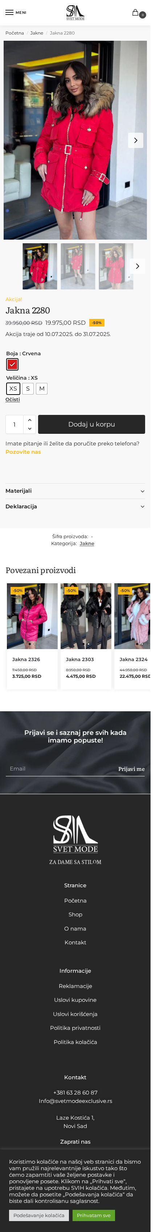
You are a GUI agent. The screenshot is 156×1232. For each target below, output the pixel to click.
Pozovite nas (23, 451)
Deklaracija (21, 506)
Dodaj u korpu (91, 424)
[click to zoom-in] (78, 140)
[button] (136, 13)
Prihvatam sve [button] (94, 1215)
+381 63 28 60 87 (75, 1092)
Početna (14, 33)
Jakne (36, 33)
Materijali (18, 490)
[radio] (12, 364)
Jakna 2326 (26, 659)
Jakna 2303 (80, 659)
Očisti (12, 399)
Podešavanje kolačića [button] (39, 1215)
